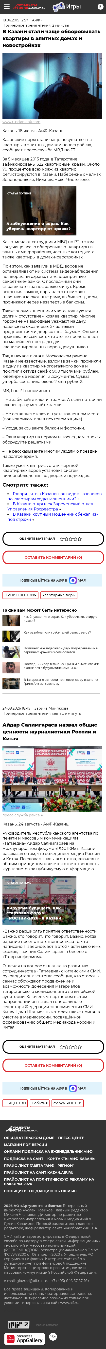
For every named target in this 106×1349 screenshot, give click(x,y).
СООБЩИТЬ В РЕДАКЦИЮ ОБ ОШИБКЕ (41, 1191)
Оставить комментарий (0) (53, 557)
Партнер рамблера (46, 1324)
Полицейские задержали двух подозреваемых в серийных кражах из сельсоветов (61, 650)
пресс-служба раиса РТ (23, 815)
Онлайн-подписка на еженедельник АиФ (48, 1151)
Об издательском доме (29, 1138)
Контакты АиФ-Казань (71, 1159)
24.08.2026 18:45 (16, 708)
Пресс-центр (71, 1138)
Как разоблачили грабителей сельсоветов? (57, 632)
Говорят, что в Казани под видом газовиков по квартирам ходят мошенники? (54, 496)
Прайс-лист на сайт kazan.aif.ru (38, 1172)
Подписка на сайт (23, 1159)
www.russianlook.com (21, 122)
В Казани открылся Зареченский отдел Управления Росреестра (50, 506)
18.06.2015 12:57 (15, 20)
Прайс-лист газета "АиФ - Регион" (39, 1165)
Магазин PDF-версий (25, 1145)
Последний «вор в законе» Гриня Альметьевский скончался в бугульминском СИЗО (61, 666)
